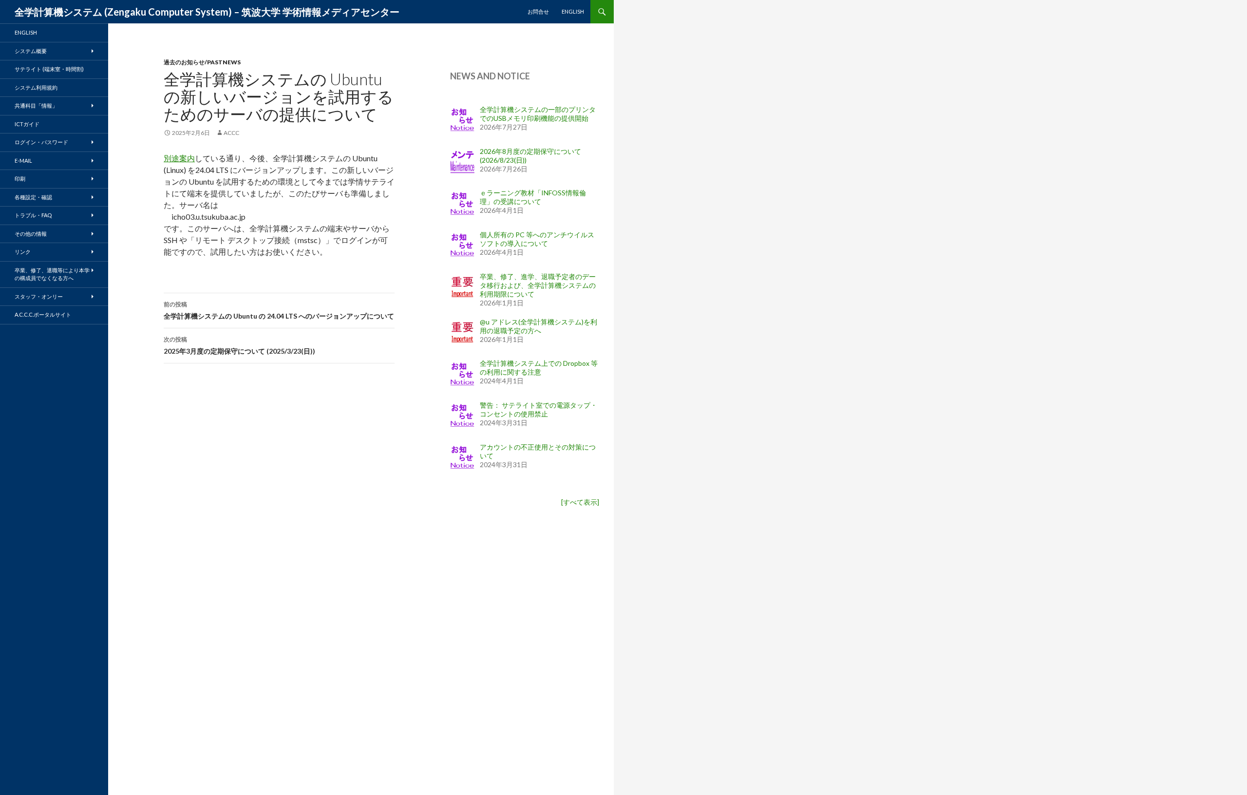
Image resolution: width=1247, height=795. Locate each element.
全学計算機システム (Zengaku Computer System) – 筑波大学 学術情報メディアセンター (207, 12)
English (573, 11)
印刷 (20, 178)
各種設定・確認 (33, 197)
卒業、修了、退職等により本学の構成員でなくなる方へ (52, 274)
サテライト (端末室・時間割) (49, 69)
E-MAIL (23, 160)
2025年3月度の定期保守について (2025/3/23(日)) (239, 345)
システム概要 (31, 51)
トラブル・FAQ (33, 215)
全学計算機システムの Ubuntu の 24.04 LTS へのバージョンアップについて (279, 310)
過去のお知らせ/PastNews (202, 62)
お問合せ (538, 11)
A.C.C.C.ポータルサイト (43, 314)
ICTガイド (27, 124)
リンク (23, 251)
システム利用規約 (36, 87)
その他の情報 (31, 233)
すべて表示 (580, 502)
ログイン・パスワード (41, 142)
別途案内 (179, 158)
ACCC (231, 132)
